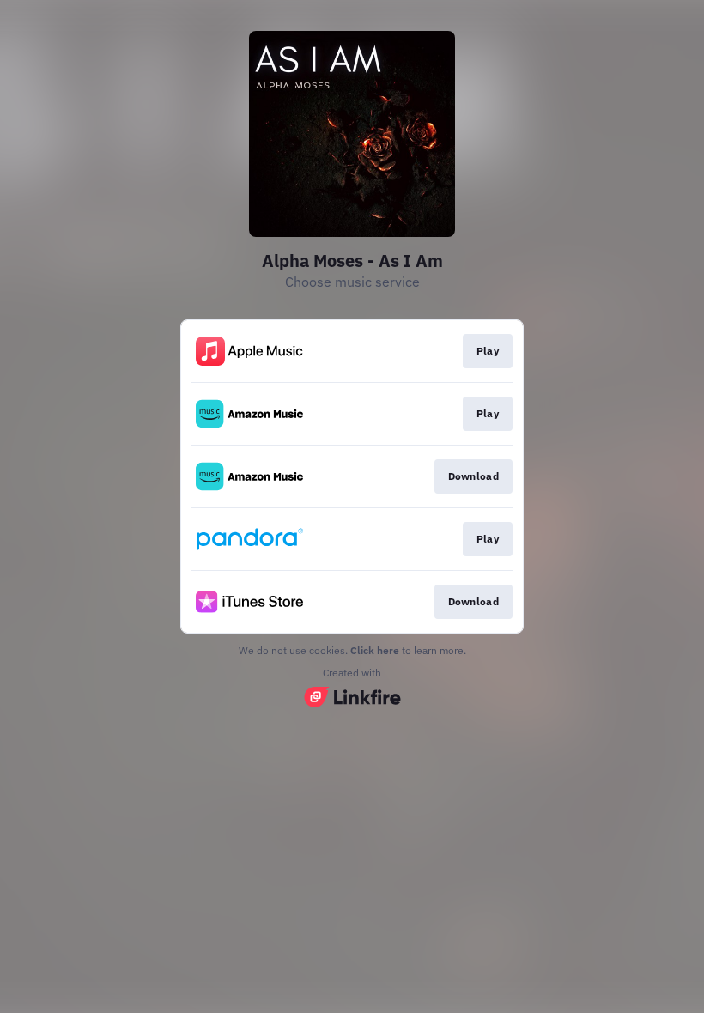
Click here (374, 650)
